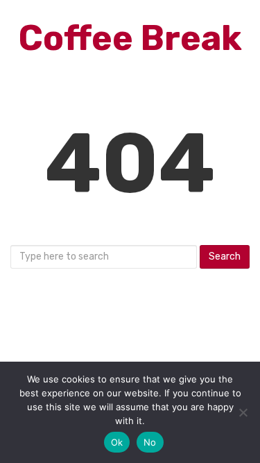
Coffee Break (130, 38)
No (150, 442)
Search (225, 256)
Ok (117, 442)
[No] (243, 412)
